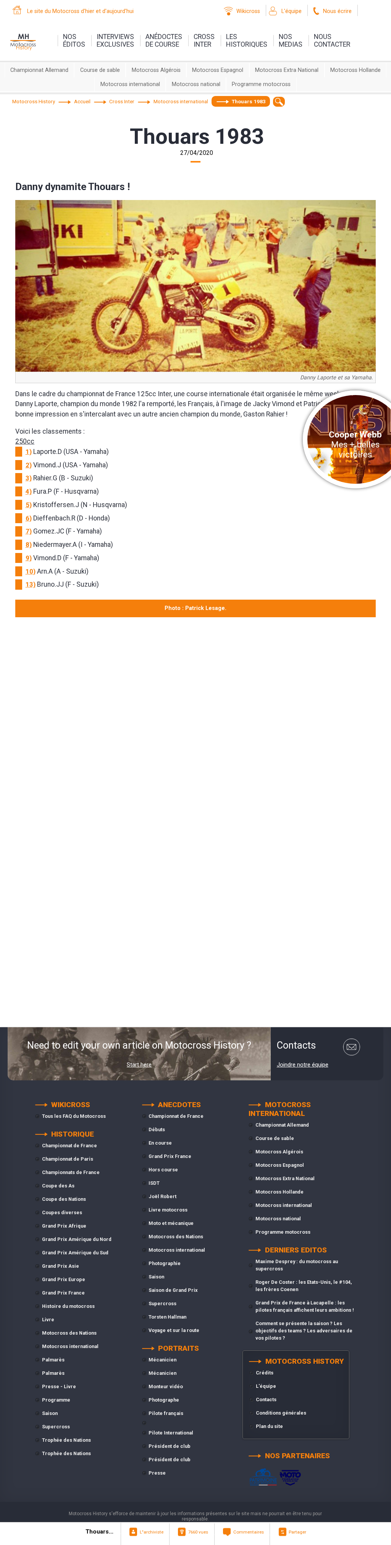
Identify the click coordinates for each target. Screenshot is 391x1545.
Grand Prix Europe (63, 1279)
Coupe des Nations (64, 1199)
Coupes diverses (62, 1212)
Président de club (170, 1446)
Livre (48, 1319)
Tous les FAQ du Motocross (74, 1116)
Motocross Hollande (355, 70)
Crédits (264, 1373)
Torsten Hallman (167, 1317)
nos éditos (74, 40)
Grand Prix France (63, 1293)
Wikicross (248, 11)
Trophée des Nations (66, 1440)
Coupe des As (58, 1186)
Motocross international (130, 84)
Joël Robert (162, 1196)
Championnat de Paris (67, 1159)
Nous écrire (337, 11)
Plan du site (269, 1426)
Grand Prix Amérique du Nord (76, 1239)
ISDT (154, 1183)
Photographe (164, 1400)
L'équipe (291, 11)
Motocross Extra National (286, 70)
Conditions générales (281, 1413)
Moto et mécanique (171, 1223)
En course (160, 1143)
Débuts (157, 1129)
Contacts (266, 1399)
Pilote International (171, 1433)
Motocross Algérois (156, 70)
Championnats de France (71, 1172)
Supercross (56, 1427)
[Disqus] (195, 725)
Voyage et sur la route (174, 1330)
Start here (139, 1064)
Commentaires (248, 1532)
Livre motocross (168, 1210)
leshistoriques (246, 40)
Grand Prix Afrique (64, 1226)
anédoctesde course (163, 40)
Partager (297, 1532)
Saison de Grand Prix (173, 1290)
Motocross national (196, 84)
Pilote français (166, 1413)
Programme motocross (261, 84)
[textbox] (279, 101)
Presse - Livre (59, 1386)
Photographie (165, 1263)
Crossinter (204, 40)
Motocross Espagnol (217, 70)
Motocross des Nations (69, 1333)
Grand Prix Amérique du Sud (75, 1253)
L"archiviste (151, 1532)
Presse (157, 1473)
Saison (50, 1413)
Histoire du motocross (68, 1306)
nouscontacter (332, 40)
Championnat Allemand (39, 70)
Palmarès (53, 1360)
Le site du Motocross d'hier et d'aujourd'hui (80, 11)
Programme (56, 1400)
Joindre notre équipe (302, 1064)
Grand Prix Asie (60, 1266)
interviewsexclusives (115, 40)
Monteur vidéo (166, 1386)
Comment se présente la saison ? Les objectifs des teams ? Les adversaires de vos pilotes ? (303, 1331)
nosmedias (290, 40)
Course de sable (100, 70)
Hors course (163, 1170)
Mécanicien (162, 1360)
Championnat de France (69, 1145)
